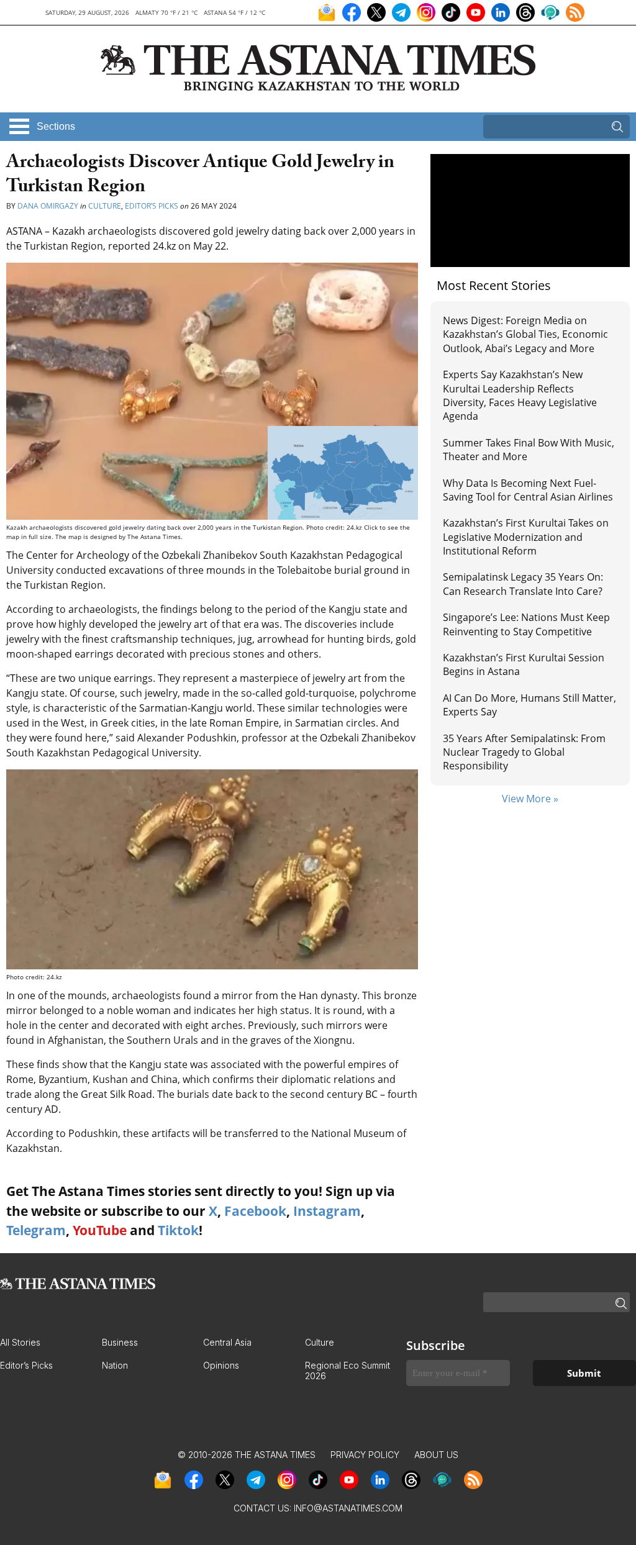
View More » (530, 798)
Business (120, 1342)
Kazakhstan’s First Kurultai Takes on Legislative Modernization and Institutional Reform (526, 537)
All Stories (20, 1342)
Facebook (255, 1211)
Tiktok (178, 1230)
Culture (104, 206)
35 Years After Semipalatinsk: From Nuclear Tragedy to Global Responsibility (524, 752)
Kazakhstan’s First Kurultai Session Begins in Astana (523, 664)
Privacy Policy (364, 1454)
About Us (436, 1454)
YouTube (100, 1230)
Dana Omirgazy (47, 206)
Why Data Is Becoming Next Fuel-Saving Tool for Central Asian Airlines (528, 490)
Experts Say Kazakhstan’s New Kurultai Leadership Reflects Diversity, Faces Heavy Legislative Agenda (520, 395)
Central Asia (227, 1342)
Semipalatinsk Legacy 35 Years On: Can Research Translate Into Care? (523, 583)
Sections (56, 126)
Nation (115, 1365)
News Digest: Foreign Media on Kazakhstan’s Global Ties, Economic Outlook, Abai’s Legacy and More (525, 334)
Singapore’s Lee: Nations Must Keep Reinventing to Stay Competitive (526, 624)
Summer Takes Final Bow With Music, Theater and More (528, 449)
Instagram (327, 1211)
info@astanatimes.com (348, 1508)
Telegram (36, 1230)
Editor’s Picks (151, 206)
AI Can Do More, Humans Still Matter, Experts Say (529, 704)
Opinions (221, 1365)
